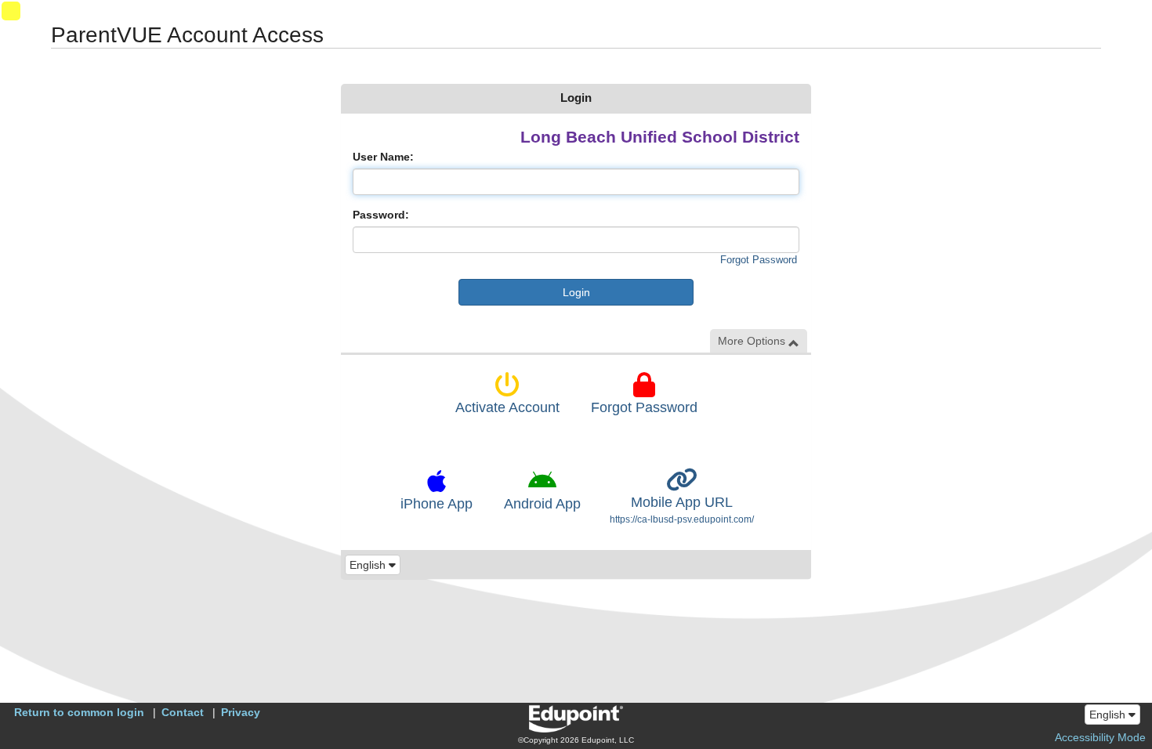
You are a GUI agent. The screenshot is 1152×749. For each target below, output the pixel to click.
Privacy (240, 712)
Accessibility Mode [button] (1100, 737)
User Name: (383, 156)
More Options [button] (753, 341)
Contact (182, 712)
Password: (381, 214)
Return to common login (79, 712)
